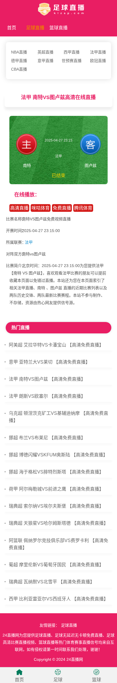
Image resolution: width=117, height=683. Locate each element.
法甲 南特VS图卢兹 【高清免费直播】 (47, 379)
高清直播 (19, 208)
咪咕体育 (41, 208)
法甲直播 (98, 52)
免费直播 (62, 208)
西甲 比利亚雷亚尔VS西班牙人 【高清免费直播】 (58, 598)
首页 (11, 27)
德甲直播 (19, 60)
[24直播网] (58, 8)
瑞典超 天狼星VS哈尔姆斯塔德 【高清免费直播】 (58, 523)
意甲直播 (45, 60)
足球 (57, 679)
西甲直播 (72, 52)
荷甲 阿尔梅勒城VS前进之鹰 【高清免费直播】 (56, 489)
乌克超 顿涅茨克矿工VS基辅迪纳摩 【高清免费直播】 (58, 417)
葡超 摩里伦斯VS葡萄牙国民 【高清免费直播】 (56, 564)
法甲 (29, 242)
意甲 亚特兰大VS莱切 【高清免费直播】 (49, 362)
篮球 (96, 679)
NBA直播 (19, 52)
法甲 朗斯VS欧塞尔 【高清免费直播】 (47, 396)
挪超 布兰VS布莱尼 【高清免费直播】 (47, 437)
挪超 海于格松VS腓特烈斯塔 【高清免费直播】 (56, 471)
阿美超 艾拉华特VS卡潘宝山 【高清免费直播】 (56, 344)
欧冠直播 (98, 60)
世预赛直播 (72, 60)
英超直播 (45, 52)
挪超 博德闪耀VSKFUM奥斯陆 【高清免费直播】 (58, 454)
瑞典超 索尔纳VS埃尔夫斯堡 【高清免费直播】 (56, 506)
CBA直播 (19, 69)
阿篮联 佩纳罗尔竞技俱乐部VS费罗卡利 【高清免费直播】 (58, 544)
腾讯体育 (83, 208)
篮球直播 (58, 27)
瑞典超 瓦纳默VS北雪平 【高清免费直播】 (52, 581)
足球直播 (35, 27)
